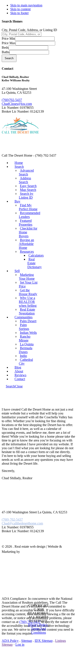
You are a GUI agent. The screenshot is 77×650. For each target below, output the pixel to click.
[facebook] (11, 542)
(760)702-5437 (12, 100)
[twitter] (16, 542)
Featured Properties (25, 222)
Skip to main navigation (26, 5)
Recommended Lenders (29, 215)
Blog (18, 367)
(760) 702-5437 (12, 519)
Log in (19, 644)
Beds (5, 47)
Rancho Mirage (24, 338)
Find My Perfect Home (28, 207)
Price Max (9, 43)
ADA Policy (10, 640)
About (19, 371)
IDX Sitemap (44, 640)
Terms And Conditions (38, 630)
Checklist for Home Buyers (28, 232)
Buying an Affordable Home (26, 243)
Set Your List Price (28, 284)
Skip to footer (19, 13)
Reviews (20, 375)
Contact (20, 379)
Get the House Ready (28, 292)
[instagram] (18, 542)
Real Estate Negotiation (27, 311)
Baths (5, 52)
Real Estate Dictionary (34, 263)
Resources (27, 251)
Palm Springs (24, 327)
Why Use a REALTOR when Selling (28, 301)
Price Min (8, 38)
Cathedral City (26, 361)
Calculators (36, 255)
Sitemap (26, 640)
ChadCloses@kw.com (17, 104)
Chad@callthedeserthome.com (22, 523)
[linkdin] (13, 542)
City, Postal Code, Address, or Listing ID (29, 30)
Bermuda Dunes (25, 350)
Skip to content (20, 9)
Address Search (25, 180)
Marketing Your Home (27, 276)
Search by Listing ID (26, 195)
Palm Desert (28, 321)
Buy (17, 201)
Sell (17, 271)
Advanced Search (26, 172)
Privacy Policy (38, 625)
